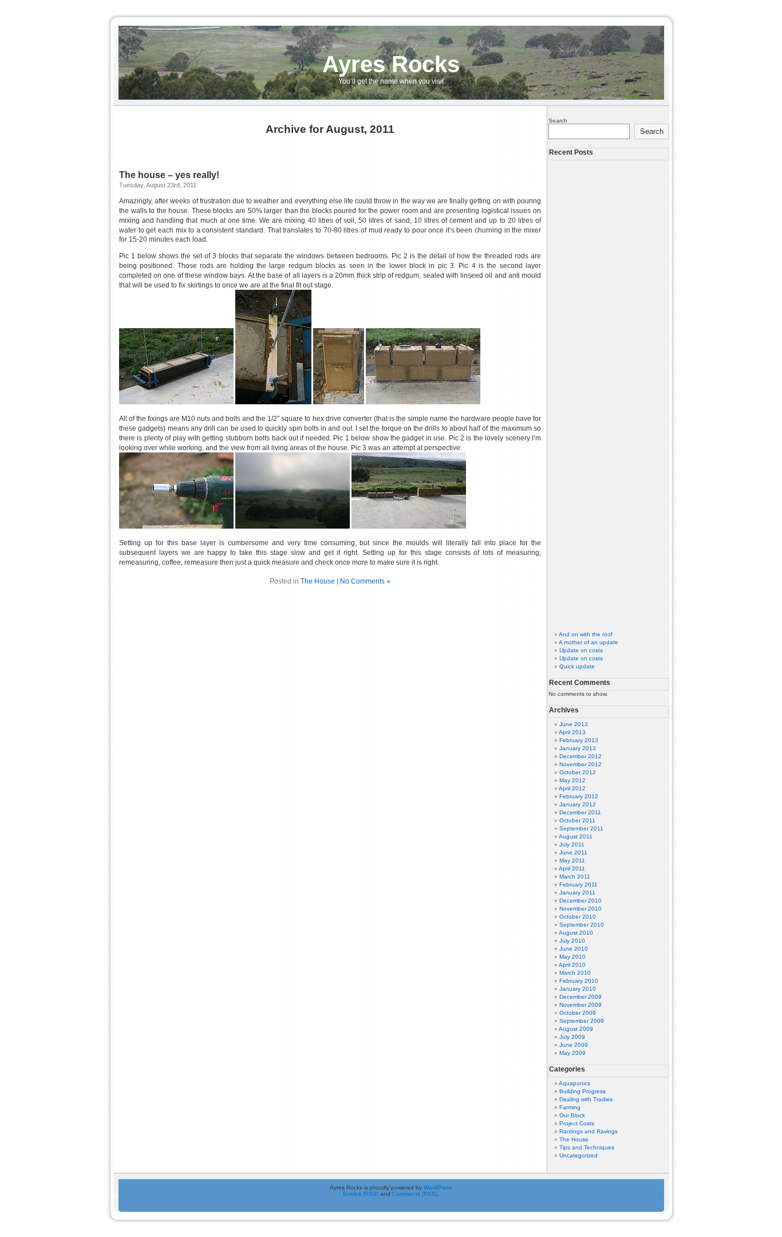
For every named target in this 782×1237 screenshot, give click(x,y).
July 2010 (572, 940)
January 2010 (577, 989)
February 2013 (578, 740)
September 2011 (581, 828)
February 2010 (578, 981)
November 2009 (580, 1005)
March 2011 (574, 876)
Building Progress (582, 1091)
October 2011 (577, 820)
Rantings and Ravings (588, 1131)
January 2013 (577, 748)
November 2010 (580, 908)
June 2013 (573, 724)
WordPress (438, 1187)
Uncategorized (578, 1155)
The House (318, 581)
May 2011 (572, 860)
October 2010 (577, 916)
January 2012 (577, 804)
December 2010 (580, 900)
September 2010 (581, 924)
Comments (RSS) (414, 1194)
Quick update (577, 666)
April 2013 (572, 732)
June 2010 (573, 949)
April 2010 (572, 965)
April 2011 (572, 868)
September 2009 (581, 1021)
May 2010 (572, 957)
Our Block (572, 1115)
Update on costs (581, 650)
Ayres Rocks (391, 64)
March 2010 (575, 973)
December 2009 (580, 997)
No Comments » (365, 581)
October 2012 (577, 772)
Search (557, 120)
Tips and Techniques (586, 1147)
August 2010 (576, 932)
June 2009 (573, 1045)
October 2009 (577, 1013)
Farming (569, 1107)
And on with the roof (586, 634)
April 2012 (572, 788)
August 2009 (576, 1029)
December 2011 (580, 812)
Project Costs (576, 1123)
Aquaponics (574, 1083)
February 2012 (578, 796)
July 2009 (572, 1037)
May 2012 (572, 780)
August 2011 (576, 836)
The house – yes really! (169, 175)
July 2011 (571, 844)
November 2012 (580, 764)
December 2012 (580, 756)
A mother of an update (588, 642)
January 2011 (577, 892)
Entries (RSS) (360, 1194)
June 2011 (573, 852)
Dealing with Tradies (586, 1099)
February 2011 (578, 884)
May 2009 (572, 1053)
